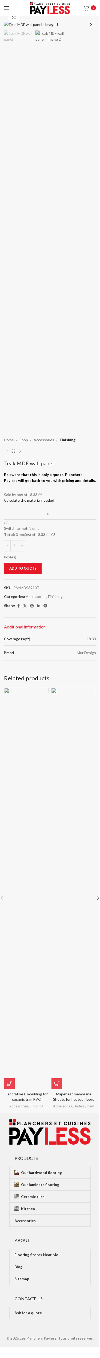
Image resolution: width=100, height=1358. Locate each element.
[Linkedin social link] (38, 605)
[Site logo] (50, 7)
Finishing (67, 440)
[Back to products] (13, 451)
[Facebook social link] (18, 605)
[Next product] (20, 451)
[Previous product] (7, 451)
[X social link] (25, 605)
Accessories (44, 440)
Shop (23, 440)
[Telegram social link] (45, 605)
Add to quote (22, 568)
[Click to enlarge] (14, 18)
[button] (9, 24)
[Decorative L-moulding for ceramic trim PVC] (26, 888)
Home (9, 440)
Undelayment (84, 1106)
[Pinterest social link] (32, 605)
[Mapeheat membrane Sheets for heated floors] (73, 888)
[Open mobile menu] (6, 8)
